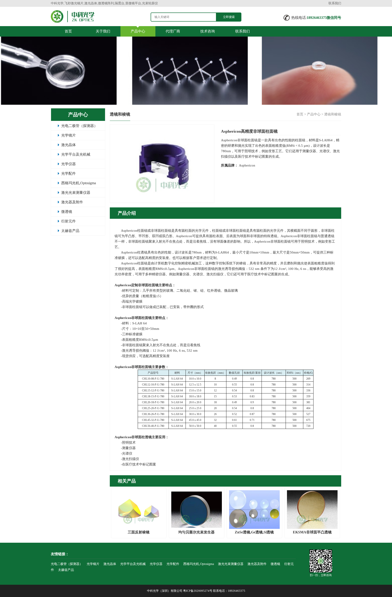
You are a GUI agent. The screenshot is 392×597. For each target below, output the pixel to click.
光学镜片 (68, 135)
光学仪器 (68, 164)
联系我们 (334, 3)
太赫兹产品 (70, 231)
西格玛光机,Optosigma (78, 183)
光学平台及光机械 (75, 154)
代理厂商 (173, 31)
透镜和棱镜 (332, 114)
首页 (68, 31)
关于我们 (103, 31)
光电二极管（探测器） (79, 126)
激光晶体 (68, 145)
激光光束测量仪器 (75, 192)
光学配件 (68, 173)
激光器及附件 (72, 202)
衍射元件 (68, 221)
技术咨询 (207, 31)
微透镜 (66, 212)
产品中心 (138, 31)
